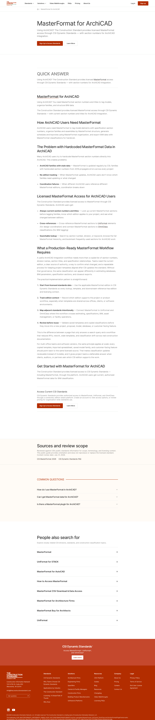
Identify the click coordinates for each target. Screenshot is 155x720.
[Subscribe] (28, 696)
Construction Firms (74, 693)
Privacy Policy (135, 678)
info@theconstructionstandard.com (19, 690)
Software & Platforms (75, 701)
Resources (97, 689)
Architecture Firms (74, 678)
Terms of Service (136, 682)
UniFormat (102, 223)
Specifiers (71, 685)
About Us (87, 3)
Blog (95, 685)
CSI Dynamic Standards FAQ (70, 459)
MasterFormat (100, 79)
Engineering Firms (74, 682)
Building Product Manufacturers (79, 697)
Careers (117, 685)
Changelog (98, 693)
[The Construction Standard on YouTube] (13, 710)
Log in (133, 3)
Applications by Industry (52, 688)
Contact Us (118, 689)
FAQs (70, 3)
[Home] (11, 3)
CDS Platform (98, 678)
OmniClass (103, 227)
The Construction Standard (53, 692)
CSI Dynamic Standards (52, 678)
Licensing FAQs (99, 701)
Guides (96, 682)
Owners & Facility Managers (77, 689)
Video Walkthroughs (57, 3)
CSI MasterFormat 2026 (46, 459)
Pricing (77, 3)
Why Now (47, 702)
